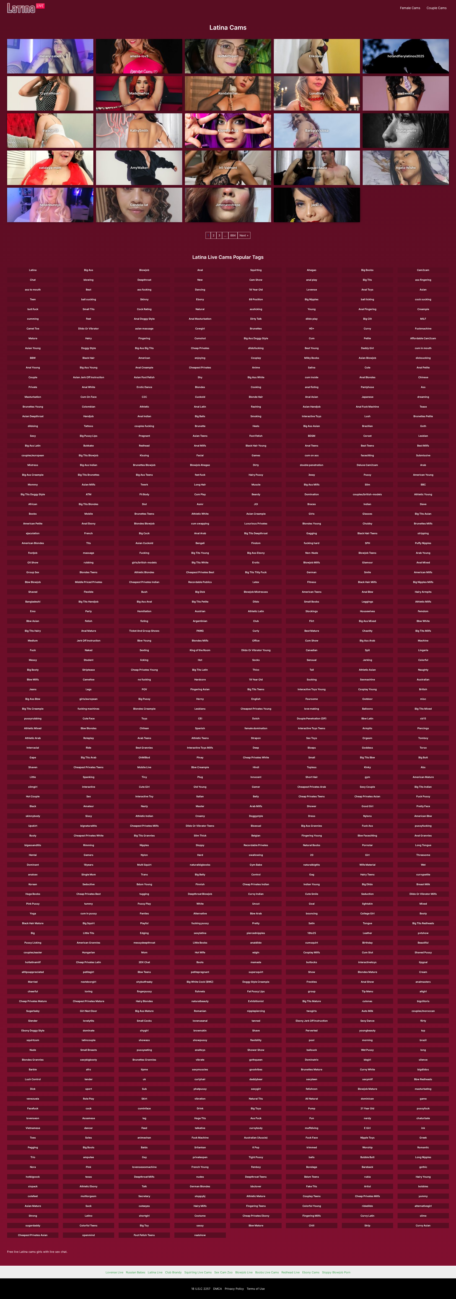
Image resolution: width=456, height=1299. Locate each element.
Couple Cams (437, 8)
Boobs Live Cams (267, 1272)
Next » (244, 235)
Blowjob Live (244, 1272)
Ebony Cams (310, 1272)
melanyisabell (50, 56)
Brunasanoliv (406, 130)
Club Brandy (173, 1272)
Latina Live (155, 1272)
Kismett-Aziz (228, 130)
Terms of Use (256, 1288)
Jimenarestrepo (228, 205)
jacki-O (316, 205)
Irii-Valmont (228, 168)
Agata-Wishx (406, 168)
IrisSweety (406, 93)
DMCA (217, 1288)
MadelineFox (139, 93)
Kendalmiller (228, 93)
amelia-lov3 (139, 56)
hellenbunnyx (50, 205)
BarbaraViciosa (316, 130)
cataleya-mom (50, 168)
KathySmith (139, 130)
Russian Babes (135, 1272)
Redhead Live (290, 1272)
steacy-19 (50, 130)
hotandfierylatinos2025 (406, 56)
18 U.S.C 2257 (200, 1288)
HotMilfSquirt (228, 56)
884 (233, 235)
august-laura (317, 168)
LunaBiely (317, 93)
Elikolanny (317, 56)
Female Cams (410, 8)
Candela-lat (139, 205)
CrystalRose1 (50, 93)
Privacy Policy (234, 1288)
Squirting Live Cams (198, 1272)
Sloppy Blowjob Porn (336, 1272)
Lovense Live (114, 1272)
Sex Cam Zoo (223, 1272)
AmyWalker (139, 168)
